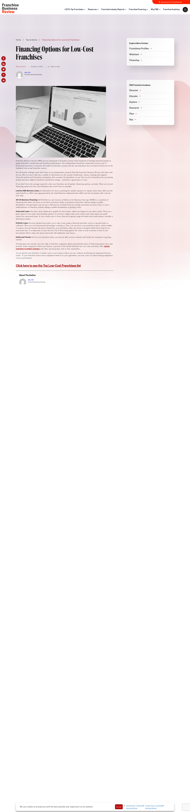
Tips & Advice (31, 40)
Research (134, 107)
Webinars (134, 54)
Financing (134, 60)
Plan (131, 113)
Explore (133, 101)
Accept (118, 807)
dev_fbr (28, 72)
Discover (133, 90)
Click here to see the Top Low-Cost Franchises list (48, 265)
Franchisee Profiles (139, 48)
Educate (133, 96)
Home (18, 40)
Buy (131, 119)
